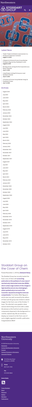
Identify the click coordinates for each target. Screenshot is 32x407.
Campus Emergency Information (10, 352)
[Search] (25, 10)
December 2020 (7, 186)
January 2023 (6, 113)
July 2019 (5, 231)
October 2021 (6, 155)
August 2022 (6, 125)
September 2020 (7, 195)
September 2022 (7, 122)
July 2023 (5, 94)
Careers (3, 350)
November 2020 (7, 189)
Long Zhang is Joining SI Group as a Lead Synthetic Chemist (14, 74)
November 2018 (7, 241)
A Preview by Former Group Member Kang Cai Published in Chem (15, 80)
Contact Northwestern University (10, 348)
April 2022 (5, 137)
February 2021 (7, 180)
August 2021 (6, 161)
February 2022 (7, 143)
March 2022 (6, 140)
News (2, 390)
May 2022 (5, 134)
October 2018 (6, 244)
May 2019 (5, 238)
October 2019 (6, 222)
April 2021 (5, 174)
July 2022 (5, 128)
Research (3, 392)
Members (3, 396)
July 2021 (5, 164)
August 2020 (6, 198)
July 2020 (5, 201)
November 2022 (7, 116)
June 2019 (5, 235)
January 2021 (6, 183)
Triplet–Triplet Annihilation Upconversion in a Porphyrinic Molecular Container (15, 54)
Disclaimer (4, 345)
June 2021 (5, 168)
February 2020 (7, 213)
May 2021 (5, 171)
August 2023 (6, 91)
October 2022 (6, 119)
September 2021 (7, 158)
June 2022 (5, 131)
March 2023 (6, 107)
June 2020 (5, 204)
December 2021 (7, 149)
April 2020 (5, 210)
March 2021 (6, 177)
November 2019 (7, 219)
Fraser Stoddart (5, 388)
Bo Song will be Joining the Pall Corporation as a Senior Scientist (16, 67)
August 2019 (6, 228)
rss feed (3, 382)
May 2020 (5, 207)
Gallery (3, 394)
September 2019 (7, 225)
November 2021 (7, 152)
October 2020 (6, 192)
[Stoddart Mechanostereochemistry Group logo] (11, 9)
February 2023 (7, 110)
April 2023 (5, 103)
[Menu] (29, 10)
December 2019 (7, 216)
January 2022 (6, 146)
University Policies (6, 354)
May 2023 (5, 100)
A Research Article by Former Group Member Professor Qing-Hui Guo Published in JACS (15, 61)
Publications (4, 399)
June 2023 (5, 97)
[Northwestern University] (8, 4)
